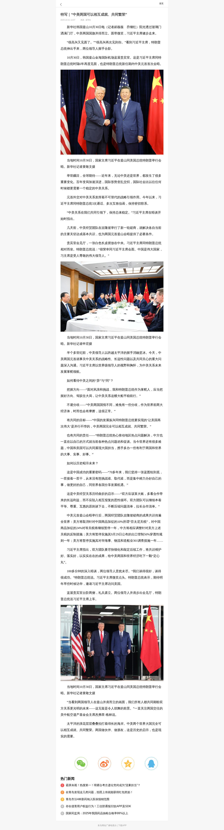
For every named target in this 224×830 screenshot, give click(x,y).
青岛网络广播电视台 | (108, 825)
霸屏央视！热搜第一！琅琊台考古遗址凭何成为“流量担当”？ (103, 785)
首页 (161, 3)
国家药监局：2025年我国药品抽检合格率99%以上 (97, 813)
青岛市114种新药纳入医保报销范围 (87, 799)
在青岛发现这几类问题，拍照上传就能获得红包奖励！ (99, 792)
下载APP (122, 825)
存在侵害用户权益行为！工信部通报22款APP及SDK (98, 806)
